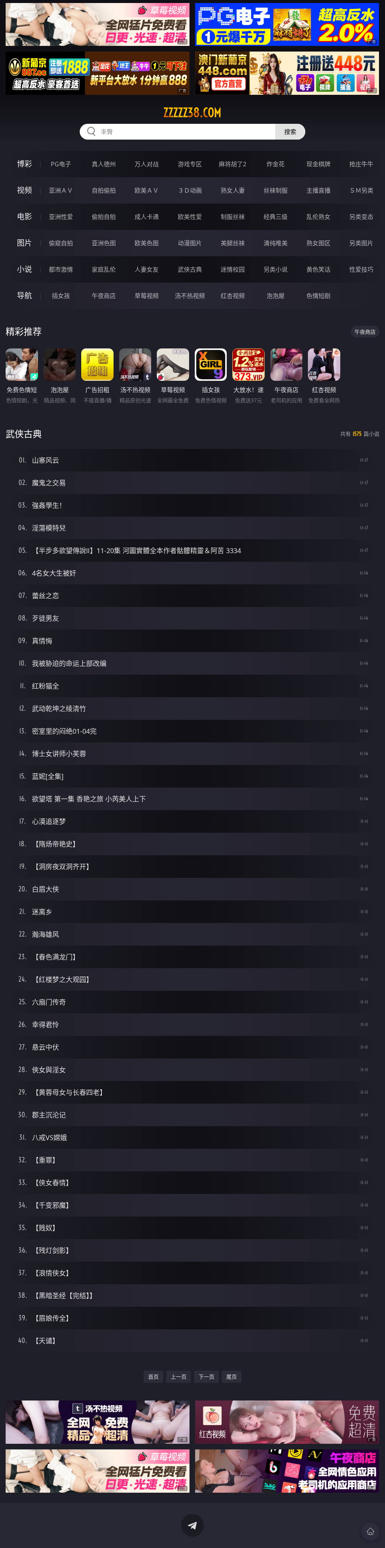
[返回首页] (370, 1531)
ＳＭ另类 (361, 190)
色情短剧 (318, 296)
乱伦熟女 (318, 217)
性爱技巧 (361, 269)
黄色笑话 (318, 269)
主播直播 (318, 190)
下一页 (206, 1376)
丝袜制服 (276, 190)
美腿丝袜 (233, 243)
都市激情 (61, 269)
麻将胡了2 (232, 164)
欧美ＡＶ (147, 190)
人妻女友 (147, 269)
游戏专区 (190, 164)
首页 (153, 1376)
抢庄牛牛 (361, 164)
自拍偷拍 (104, 190)
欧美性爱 (190, 217)
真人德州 (104, 164)
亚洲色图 (104, 243)
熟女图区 (318, 243)
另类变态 (361, 217)
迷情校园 (233, 269)
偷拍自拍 (104, 217)
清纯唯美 (276, 243)
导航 (24, 295)
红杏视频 (233, 296)
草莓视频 (147, 296)
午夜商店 (104, 296)
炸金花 (276, 164)
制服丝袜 (233, 217)
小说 (24, 269)
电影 (24, 216)
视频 (24, 190)
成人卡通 (147, 217)
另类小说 (276, 269)
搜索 (290, 132)
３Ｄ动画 (190, 190)
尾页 (231, 1376)
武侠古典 (190, 269)
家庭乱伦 (104, 269)
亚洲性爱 (61, 217)
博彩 (24, 164)
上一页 (178, 1376)
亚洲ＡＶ (61, 190)
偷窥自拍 (61, 243)
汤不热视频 (190, 296)
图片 (24, 243)
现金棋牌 (318, 164)
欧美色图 (147, 243)
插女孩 (61, 296)
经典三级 (276, 217)
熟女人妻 (233, 190)
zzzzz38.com (192, 112)
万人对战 (147, 164)
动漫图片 (190, 243)
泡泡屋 (276, 296)
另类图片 (361, 243)
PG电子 (61, 164)
